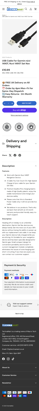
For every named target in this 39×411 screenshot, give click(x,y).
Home (4, 15)
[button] (35, 9)
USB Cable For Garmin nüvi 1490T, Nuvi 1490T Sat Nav (17, 16)
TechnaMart (10, 406)
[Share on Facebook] (15, 155)
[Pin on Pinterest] (19, 155)
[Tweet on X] (10, 155)
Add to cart (26, 103)
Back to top (19, 314)
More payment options (19, 115)
